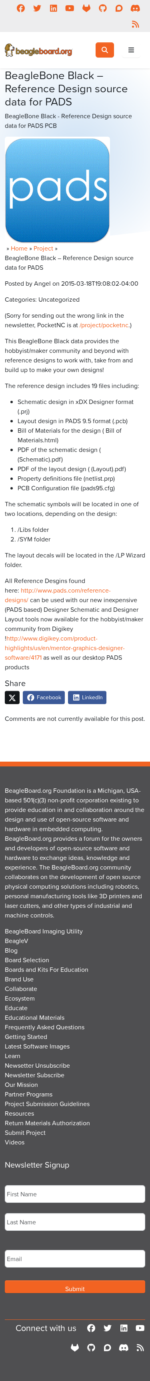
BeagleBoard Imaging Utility (44, 931)
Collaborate (21, 988)
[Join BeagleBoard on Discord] (135, 8)
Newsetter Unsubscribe (37, 1065)
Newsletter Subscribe (34, 1075)
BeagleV (16, 940)
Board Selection (27, 959)
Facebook (48, 697)
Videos (14, 1142)
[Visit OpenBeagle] (86, 8)
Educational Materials (34, 1017)
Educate (16, 1007)
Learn (12, 1055)
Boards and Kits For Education (46, 969)
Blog (11, 950)
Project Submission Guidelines (47, 1103)
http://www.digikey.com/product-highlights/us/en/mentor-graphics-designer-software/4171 (65, 648)
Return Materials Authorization (47, 1122)
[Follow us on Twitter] (37, 8)
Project (43, 248)
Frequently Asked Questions (44, 1027)
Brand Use (19, 979)
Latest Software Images (37, 1046)
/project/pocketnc (104, 324)
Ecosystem (20, 998)
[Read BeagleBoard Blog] (135, 24)
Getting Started (26, 1036)
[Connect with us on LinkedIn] (53, 8)
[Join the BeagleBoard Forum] (119, 8)
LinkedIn (91, 697)
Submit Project (25, 1132)
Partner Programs (28, 1094)
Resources (19, 1113)
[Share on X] (12, 697)
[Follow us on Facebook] (21, 8)
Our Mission (21, 1084)
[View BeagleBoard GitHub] (103, 8)
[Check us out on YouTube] (70, 8)
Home (19, 248)
